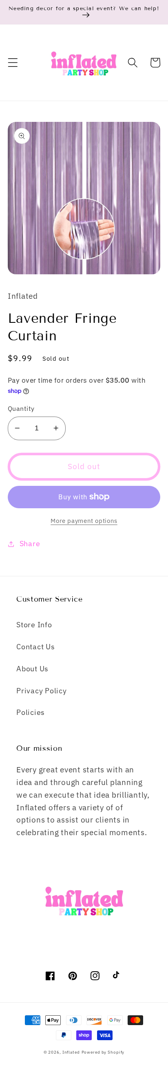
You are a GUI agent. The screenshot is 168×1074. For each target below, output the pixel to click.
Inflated (71, 1052)
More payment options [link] (84, 521)
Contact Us (35, 646)
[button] (13, 62)
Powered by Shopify (103, 1052)
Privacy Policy (41, 690)
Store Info (34, 624)
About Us (32, 668)
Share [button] (30, 543)
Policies (30, 712)
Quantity (21, 408)
